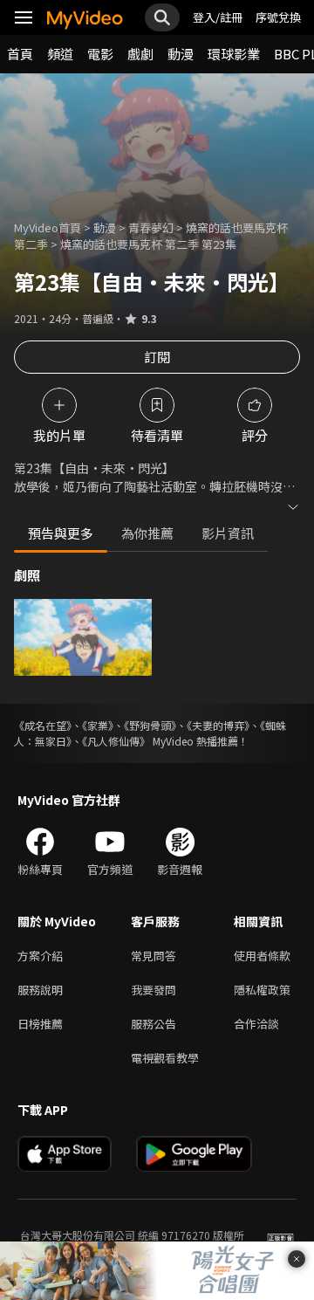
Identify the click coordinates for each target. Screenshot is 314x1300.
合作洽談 (256, 1023)
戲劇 (140, 54)
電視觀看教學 (165, 1057)
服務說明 (40, 989)
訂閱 (157, 356)
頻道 (60, 54)
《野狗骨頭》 (150, 725)
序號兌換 (278, 17)
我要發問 (153, 989)
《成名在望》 (43, 725)
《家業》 (97, 725)
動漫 (180, 54)
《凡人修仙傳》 (116, 740)
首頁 (20, 54)
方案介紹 (40, 955)
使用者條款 (262, 955)
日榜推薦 (40, 1023)
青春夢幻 (151, 227)
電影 (100, 54)
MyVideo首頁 (47, 227)
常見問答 (153, 955)
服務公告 (153, 1023)
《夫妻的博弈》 (218, 725)
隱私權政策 (262, 989)
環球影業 (234, 54)
